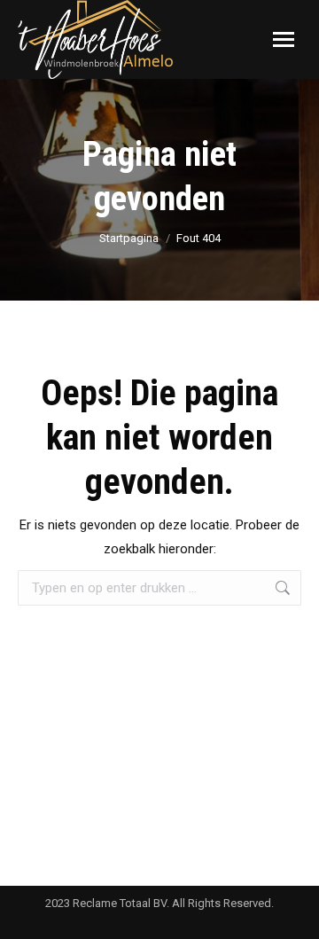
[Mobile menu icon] (283, 39)
